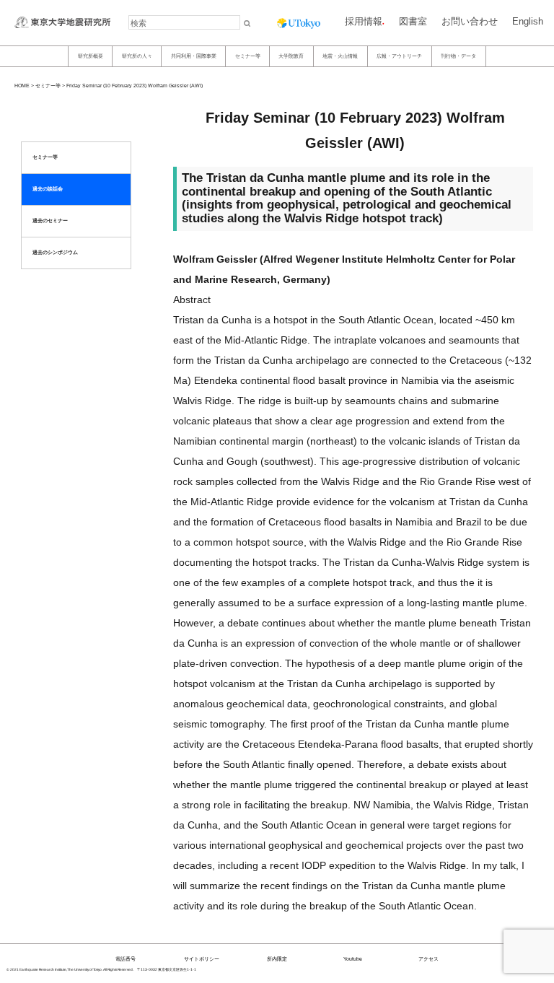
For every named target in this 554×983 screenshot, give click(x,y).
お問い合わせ (469, 21)
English (527, 21)
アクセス (428, 958)
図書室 (413, 21)
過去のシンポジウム (55, 252)
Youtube (352, 958)
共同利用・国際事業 (193, 55)
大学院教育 (291, 55)
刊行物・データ (458, 55)
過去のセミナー (50, 220)
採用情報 (363, 21)
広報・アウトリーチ (399, 55)
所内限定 (277, 958)
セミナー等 (247, 55)
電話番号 (125, 958)
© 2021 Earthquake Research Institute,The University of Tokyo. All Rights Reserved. (69, 969)
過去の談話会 (47, 188)
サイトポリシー (201, 958)
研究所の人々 (137, 55)
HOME (22, 85)
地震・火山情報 (340, 55)
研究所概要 (90, 55)
